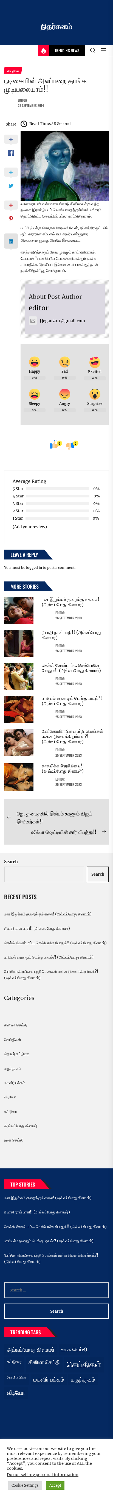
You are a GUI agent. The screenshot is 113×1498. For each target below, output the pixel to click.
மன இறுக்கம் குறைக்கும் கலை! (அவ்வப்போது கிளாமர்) (70, 602)
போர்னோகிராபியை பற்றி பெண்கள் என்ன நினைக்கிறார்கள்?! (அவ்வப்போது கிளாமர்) (72, 736)
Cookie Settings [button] (25, 1485)
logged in (34, 568)
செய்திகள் (12, 1039)
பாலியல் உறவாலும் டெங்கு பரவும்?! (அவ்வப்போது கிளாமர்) (72, 700)
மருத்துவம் (12, 1068)
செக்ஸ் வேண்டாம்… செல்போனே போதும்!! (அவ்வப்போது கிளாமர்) (71, 667)
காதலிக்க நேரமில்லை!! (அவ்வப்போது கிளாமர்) (63, 768)
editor (22, 100)
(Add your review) (30, 526)
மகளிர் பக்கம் (14, 1082)
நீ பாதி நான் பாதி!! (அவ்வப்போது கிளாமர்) (71, 635)
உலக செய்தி (13, 1140)
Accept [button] (55, 1485)
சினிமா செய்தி (15, 1025)
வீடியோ (10, 1097)
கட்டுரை (10, 1111)
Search (11, 861)
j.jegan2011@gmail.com (62, 320)
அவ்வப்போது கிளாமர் (20, 1125)
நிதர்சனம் (56, 26)
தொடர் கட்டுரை (16, 1053)
